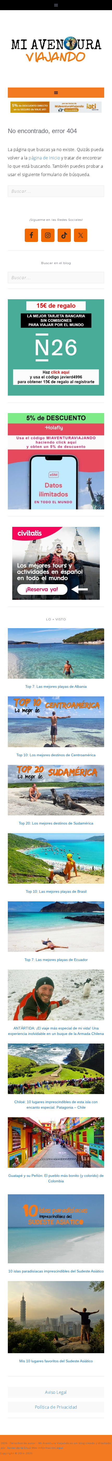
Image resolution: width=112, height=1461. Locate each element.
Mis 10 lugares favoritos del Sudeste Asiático (56, 1361)
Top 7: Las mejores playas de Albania (56, 686)
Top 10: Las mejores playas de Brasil (56, 891)
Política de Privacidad (56, 1407)
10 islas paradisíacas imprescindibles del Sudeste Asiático (56, 1271)
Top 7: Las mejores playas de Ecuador (56, 960)
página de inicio (44, 158)
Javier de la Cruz (18, 1447)
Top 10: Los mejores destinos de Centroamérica (56, 755)
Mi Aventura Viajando (56, 49)
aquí (60, 1447)
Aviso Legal (56, 1392)
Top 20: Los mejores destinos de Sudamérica (56, 823)
